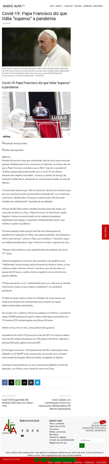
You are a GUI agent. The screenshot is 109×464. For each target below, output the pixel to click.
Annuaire (54, 429)
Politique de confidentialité (62, 460)
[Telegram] (37, 382)
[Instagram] (27, 430)
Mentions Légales (58, 437)
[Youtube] (22, 436)
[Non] (105, 456)
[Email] (24, 382)
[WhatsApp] (18, 382)
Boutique (54, 434)
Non (44, 460)
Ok (36, 460)
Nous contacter (57, 423)
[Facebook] (5, 382)
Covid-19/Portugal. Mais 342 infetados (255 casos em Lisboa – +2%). (18, 403)
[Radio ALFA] (14, 6)
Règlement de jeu (58, 442)
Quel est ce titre (57, 426)
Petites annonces (58, 431)
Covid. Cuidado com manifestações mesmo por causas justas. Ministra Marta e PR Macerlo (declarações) (54, 404)
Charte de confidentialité (62, 439)
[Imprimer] (31, 382)
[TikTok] (32, 430)
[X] (11, 382)
